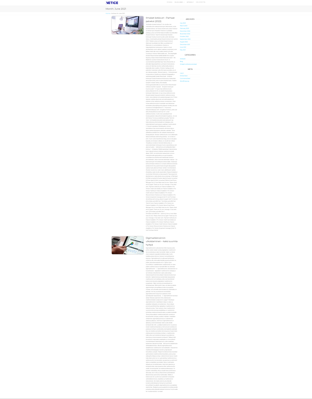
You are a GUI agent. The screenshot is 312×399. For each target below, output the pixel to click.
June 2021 (183, 47)
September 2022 (185, 39)
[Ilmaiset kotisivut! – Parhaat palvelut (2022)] (127, 25)
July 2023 (183, 23)
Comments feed (185, 78)
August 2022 (184, 42)
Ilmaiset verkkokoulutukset (188, 64)
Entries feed (183, 76)
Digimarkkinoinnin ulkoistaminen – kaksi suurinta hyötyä (162, 241)
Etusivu (169, 2)
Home (108, 13)
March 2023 (183, 25)
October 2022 (184, 36)
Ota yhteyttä (200, 2)
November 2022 (185, 34)
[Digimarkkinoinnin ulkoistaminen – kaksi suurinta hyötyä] (127, 245)
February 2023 (184, 28)
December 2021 (185, 44)
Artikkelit (190, 2)
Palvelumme (179, 2)
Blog (181, 61)
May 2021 (183, 50)
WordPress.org (184, 81)
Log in (182, 73)
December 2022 (185, 31)
